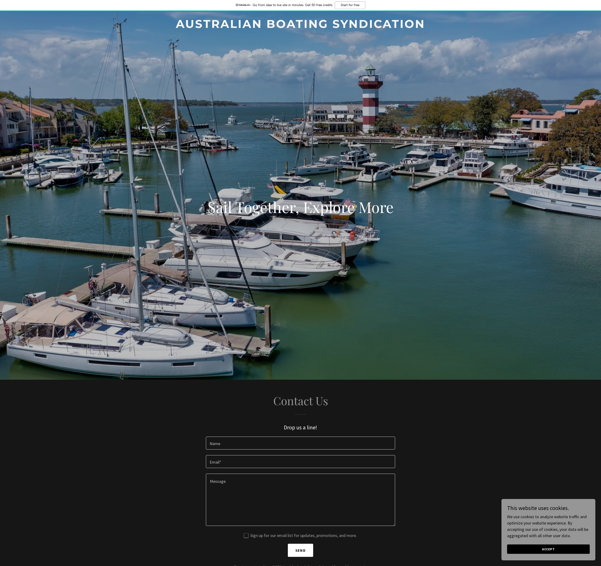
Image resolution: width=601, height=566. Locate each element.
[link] (300, 26)
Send (300, 550)
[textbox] (300, 443)
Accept (548, 549)
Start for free (350, 5)
